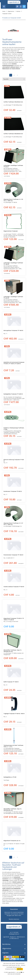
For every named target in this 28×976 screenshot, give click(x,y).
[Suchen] (17, 6)
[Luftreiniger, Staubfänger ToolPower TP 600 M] (14, 156)
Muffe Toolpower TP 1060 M (11, 682)
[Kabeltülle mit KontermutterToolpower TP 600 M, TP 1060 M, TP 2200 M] (14, 352)
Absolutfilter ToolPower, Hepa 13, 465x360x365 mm (13, 809)
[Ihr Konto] (20, 6)
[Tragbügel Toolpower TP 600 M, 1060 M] (14, 704)
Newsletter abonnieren (14, 919)
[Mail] (2, 596)
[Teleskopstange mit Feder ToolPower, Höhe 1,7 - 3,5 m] (14, 735)
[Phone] (2, 593)
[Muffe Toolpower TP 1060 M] (14, 672)
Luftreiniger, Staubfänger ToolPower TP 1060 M (13, 263)
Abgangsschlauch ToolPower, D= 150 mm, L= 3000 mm (13, 200)
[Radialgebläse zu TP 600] (14, 767)
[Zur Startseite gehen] (14, 2)
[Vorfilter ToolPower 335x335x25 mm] (14, 92)
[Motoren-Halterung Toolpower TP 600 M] (14, 450)
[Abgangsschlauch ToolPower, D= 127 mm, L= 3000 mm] (14, 513)
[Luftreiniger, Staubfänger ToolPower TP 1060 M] (14, 253)
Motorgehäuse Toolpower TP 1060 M (13, 330)
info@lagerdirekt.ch (14, 934)
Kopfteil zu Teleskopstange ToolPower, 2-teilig (14, 428)
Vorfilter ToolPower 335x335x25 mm (13, 102)
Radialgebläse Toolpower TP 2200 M (13, 394)
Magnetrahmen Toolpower (11, 231)
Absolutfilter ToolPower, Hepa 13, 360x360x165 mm (13, 650)
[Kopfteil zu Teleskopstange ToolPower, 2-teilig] (14, 418)
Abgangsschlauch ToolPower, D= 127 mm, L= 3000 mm (13, 523)
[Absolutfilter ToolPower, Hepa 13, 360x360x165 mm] (14, 640)
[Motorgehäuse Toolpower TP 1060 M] (14, 321)
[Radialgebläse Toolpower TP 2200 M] (14, 384)
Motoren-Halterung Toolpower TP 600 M (14, 460)
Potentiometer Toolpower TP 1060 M (13, 555)
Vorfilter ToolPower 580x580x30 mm (13, 133)
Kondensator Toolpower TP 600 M (13, 491)
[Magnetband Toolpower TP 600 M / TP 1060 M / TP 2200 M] (14, 608)
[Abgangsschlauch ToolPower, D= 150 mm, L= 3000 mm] (14, 189)
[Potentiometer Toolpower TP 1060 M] (14, 545)
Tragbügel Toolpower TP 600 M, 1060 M (14, 713)
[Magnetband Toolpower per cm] (14, 831)
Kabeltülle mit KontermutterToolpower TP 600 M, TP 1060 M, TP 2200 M (14, 363)
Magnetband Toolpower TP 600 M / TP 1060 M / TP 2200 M (14, 619)
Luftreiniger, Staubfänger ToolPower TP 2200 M (13, 297)
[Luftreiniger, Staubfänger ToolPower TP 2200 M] (14, 287)
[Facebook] (2, 587)
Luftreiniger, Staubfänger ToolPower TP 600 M (13, 166)
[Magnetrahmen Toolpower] (14, 221)
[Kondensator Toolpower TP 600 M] (14, 481)
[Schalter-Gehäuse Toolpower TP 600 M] (14, 577)
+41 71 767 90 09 (14, 932)
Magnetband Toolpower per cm (12, 840)
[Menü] (3, 6)
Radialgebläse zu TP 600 (10, 777)
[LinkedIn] (2, 590)
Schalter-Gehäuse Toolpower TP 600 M (14, 586)
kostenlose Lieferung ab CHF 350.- (11, 965)
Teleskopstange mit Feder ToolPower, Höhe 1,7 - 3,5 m (14, 746)
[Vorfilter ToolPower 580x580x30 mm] (14, 124)
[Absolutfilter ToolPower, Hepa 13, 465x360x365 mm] (14, 799)
